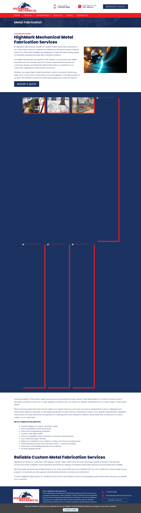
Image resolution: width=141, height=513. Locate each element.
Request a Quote (117, 6)
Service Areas (42, 16)
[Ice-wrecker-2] (58, 112)
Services (28, 16)
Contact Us (82, 16)
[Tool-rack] (33, 112)
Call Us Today (62, 5)
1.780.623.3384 (111, 492)
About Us (57, 16)
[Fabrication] (33, 244)
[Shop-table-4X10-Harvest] (83, 244)
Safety (70, 16)
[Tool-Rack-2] (83, 112)
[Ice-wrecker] (58, 244)
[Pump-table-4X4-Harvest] (108, 97)
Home (17, 16)
